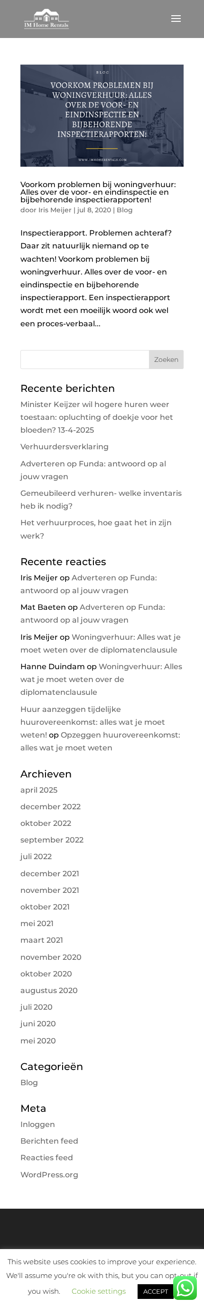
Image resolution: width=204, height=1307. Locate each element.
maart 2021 (41, 940)
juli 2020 (36, 1007)
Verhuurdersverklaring (64, 446)
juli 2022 (36, 856)
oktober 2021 (45, 906)
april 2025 (38, 790)
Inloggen (37, 1124)
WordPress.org (49, 1174)
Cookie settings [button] (99, 1291)
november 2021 (49, 890)
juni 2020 (38, 1023)
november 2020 (51, 957)
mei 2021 (37, 923)
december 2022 (50, 806)
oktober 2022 (45, 823)
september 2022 (51, 839)
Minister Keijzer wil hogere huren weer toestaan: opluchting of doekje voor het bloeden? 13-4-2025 (96, 417)
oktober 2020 (46, 973)
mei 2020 (38, 1040)
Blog (125, 210)
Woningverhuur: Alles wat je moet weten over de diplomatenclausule (101, 679)
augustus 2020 (49, 990)
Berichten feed (49, 1141)
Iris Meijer (55, 210)
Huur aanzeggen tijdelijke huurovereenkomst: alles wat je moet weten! (92, 722)
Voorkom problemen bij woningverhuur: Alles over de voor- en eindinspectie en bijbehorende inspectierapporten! (98, 192)
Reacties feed (46, 1157)
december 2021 (49, 873)
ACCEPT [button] (155, 1291)
